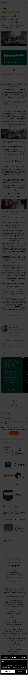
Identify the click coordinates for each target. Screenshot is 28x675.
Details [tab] (14, 657)
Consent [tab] (5, 657)
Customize (20, 671)
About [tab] (23, 657)
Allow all (7, 671)
